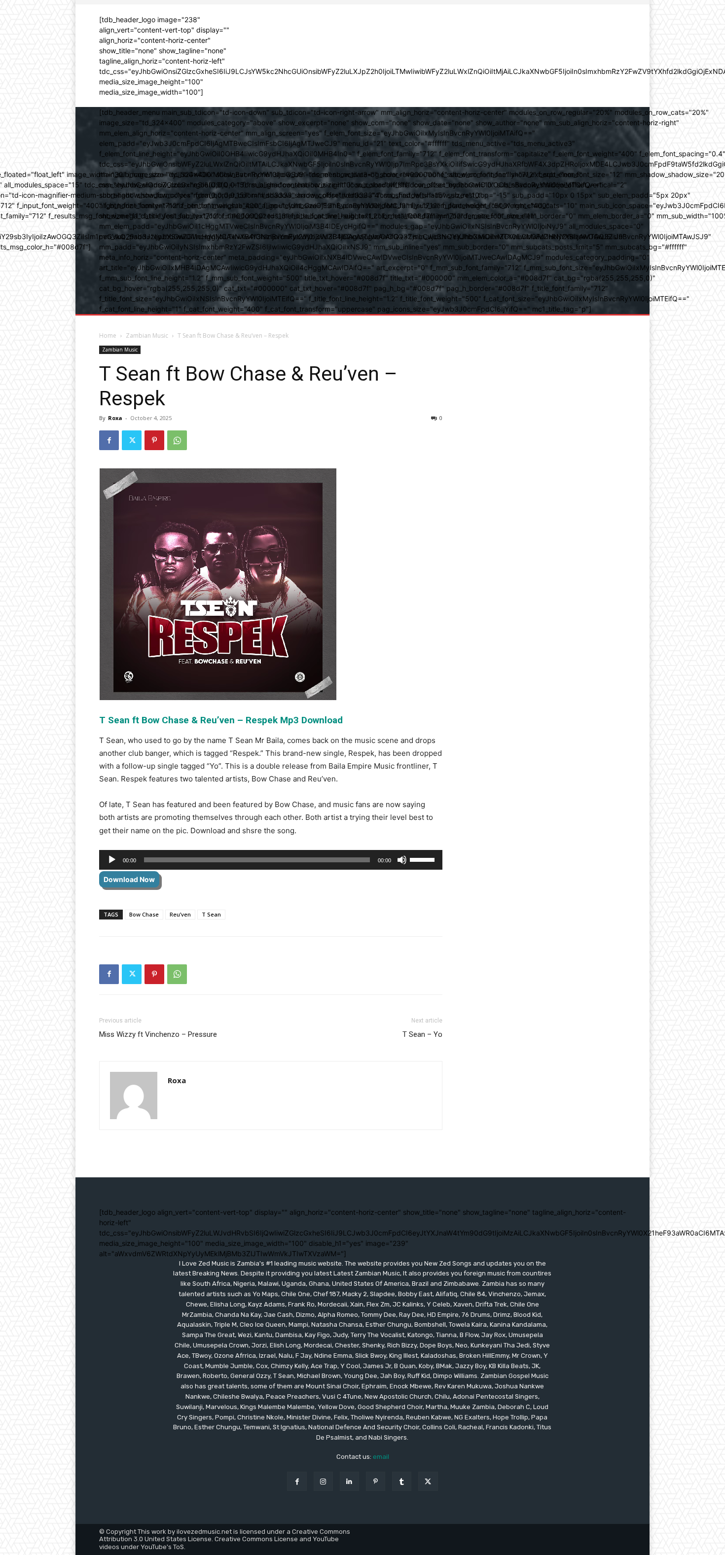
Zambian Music (147, 335)
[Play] (112, 860)
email (381, 1456)
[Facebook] (109, 440)
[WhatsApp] (177, 440)
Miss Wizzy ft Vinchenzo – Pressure (158, 1034)
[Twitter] (132, 440)
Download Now (129, 879)
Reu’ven (180, 914)
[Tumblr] (401, 1481)
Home (107, 335)
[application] (270, 860)
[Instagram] (323, 1481)
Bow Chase (144, 914)
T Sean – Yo (422, 1034)
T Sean (211, 914)
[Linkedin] (349, 1481)
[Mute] (402, 860)
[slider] (423, 859)
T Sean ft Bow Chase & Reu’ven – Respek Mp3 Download (222, 720)
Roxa (115, 418)
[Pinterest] (154, 440)
